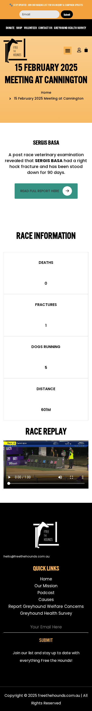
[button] (67, 50)
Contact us (45, 27)
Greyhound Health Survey (70, 27)
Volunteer (30, 27)
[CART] (86, 50)
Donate (10, 27)
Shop (19, 27)
